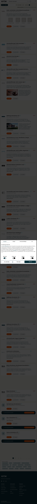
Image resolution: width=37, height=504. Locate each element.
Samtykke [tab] (4, 241)
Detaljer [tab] (14, 241)
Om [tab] (32, 241)
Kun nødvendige (6, 261)
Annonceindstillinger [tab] (23, 241)
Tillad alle (30, 261)
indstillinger (15, 250)
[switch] (14, 258)
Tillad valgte (18, 261)
